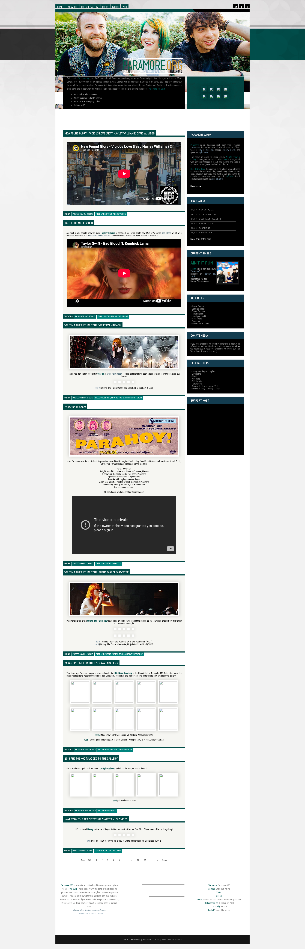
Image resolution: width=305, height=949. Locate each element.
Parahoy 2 (116, 563)
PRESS (105, 7)
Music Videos (113, 214)
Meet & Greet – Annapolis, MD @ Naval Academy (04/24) (140, 740)
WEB (125, 7)
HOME (60, 7)
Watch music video (198, 279)
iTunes (200, 281)
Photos (114, 397)
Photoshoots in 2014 (127, 800)
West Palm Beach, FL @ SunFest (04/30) (135, 388)
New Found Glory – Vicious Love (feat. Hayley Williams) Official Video (109, 133)
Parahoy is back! (75, 407)
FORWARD (135, 939)
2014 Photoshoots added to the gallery (91, 758)
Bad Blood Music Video (78, 223)
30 (145, 860)
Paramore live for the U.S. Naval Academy (91, 663)
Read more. (196, 186)
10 (131, 860)
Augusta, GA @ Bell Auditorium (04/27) (135, 641)
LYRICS (115, 7)
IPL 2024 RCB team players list (87, 101)
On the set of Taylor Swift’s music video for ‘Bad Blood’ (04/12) (134, 841)
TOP (157, 939)
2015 (108, 397)
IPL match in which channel (85, 94)
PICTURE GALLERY (89, 7)
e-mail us (236, 346)
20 (138, 860)
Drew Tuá (68, 316)
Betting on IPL (80, 105)
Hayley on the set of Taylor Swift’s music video (95, 819)
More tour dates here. (201, 239)
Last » (164, 860)
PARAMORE (72, 7)
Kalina (67, 214)
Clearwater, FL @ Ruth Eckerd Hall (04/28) (135, 644)
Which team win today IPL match (88, 98)
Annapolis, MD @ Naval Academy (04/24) (135, 735)
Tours (121, 397)
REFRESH (147, 939)
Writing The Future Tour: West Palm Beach (92, 325)
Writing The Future (133, 397)
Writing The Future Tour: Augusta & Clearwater (96, 572)
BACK (125, 939)
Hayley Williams (113, 850)
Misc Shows (119, 749)
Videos (122, 214)
